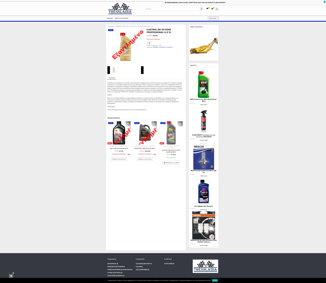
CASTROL (155, 47)
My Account (212, 18)
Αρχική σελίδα (110, 26)
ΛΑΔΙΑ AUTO (125, 26)
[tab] (111, 77)
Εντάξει (215, 280)
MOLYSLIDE (138, 146)
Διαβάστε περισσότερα (119, 159)
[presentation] (108, 70)
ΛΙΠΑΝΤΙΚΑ (118, 26)
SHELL (112, 146)
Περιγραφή (112, 78)
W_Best (170, 146)
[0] (11, 276)
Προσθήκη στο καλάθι (172, 162)
